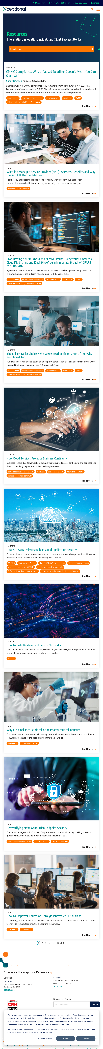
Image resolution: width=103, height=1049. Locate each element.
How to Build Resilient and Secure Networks (34, 645)
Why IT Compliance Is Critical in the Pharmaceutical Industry (43, 730)
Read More (87, 106)
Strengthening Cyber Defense (19, 841)
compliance (67, 98)
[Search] (92, 9)
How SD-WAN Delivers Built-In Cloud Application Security (42, 549)
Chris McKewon (14, 81)
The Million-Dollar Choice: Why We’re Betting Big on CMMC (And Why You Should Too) (49, 355)
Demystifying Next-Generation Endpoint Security (37, 828)
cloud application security (79, 563)
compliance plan (52, 98)
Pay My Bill (53, 3)
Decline (86, 1038)
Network (11, 658)
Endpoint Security (41, 841)
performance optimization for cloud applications (60, 571)
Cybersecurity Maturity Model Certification (23, 102)
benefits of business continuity (20, 476)
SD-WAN (11, 563)
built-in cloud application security (50, 567)
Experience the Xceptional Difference (27, 972)
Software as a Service (27, 563)
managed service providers (18, 189)
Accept (65, 1038)
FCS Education (26, 929)
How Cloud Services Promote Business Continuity (37, 458)
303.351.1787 (58, 986)
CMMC (78, 98)
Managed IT (12, 743)
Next (59, 943)
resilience (41, 472)
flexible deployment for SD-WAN (21, 567)
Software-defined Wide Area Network (22, 571)
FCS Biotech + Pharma (29, 743)
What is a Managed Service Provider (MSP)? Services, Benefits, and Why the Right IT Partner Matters (51, 173)
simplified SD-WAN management (52, 563)
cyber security (12, 98)
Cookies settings (45, 1038)
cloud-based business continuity (20, 472)
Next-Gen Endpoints (60, 841)
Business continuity (55, 472)
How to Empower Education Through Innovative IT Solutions (44, 916)
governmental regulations (32, 98)
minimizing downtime (75, 472)
